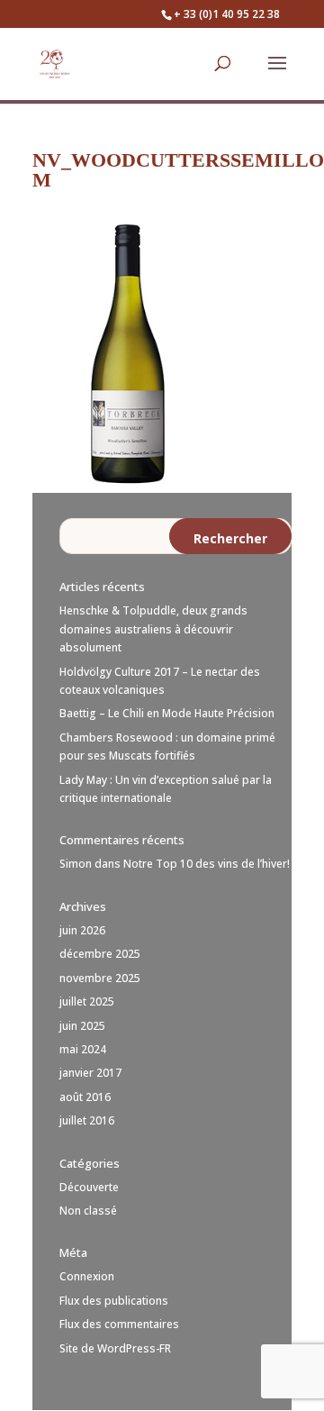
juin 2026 (82, 930)
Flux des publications (113, 1300)
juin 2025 (82, 1025)
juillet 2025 (86, 1001)
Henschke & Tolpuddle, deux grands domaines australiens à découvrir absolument (153, 629)
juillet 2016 (86, 1120)
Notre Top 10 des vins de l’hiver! (206, 863)
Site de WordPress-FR (115, 1348)
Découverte (89, 1187)
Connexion (86, 1276)
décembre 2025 (99, 953)
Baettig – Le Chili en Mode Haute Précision (166, 713)
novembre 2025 (99, 978)
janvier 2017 (90, 1072)
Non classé (88, 1210)
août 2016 (85, 1097)
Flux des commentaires (119, 1324)
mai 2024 (82, 1049)
